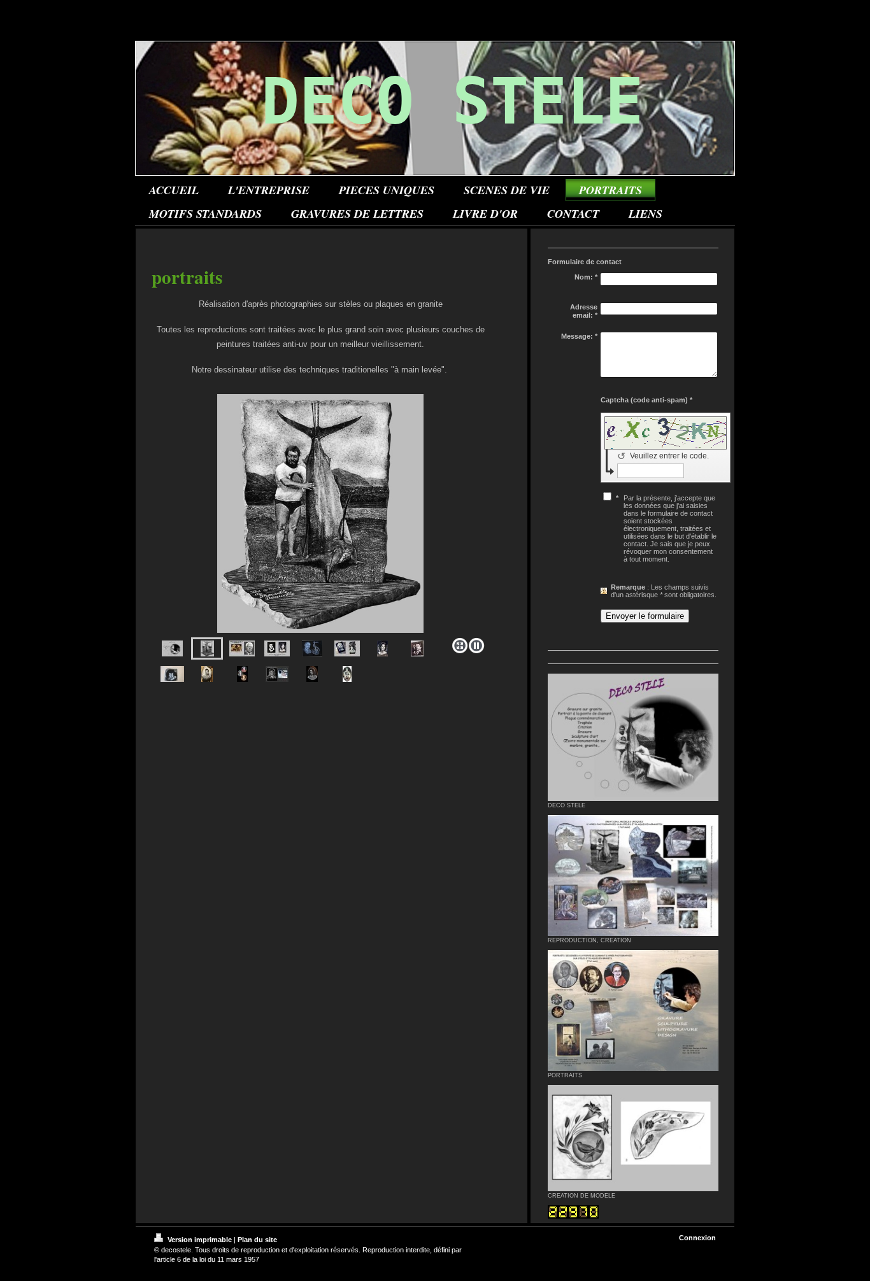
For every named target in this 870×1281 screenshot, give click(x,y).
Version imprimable (200, 1239)
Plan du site (257, 1239)
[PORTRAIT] (320, 513)
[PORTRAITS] (633, 1011)
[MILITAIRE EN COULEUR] (347, 674)
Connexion (697, 1238)
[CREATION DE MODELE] (633, 1138)
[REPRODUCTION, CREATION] (633, 875)
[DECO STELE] (633, 738)
